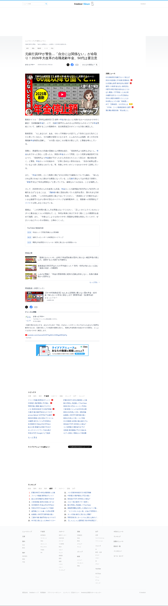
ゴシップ (68, 396)
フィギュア (62, 570)
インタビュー (118, 551)
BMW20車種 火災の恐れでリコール (40, 418)
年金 (52, 48)
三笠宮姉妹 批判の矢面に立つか (42, 502)
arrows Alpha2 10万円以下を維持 (40, 415)
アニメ (97, 577)
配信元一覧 (117, 546)
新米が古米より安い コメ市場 (74, 418)
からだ (97, 555)
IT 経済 (46, 396)
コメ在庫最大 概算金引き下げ (74, 427)
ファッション (99, 541)
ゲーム (97, 580)
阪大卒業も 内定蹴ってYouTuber (75, 403)
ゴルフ (61, 549)
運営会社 (25, 592)
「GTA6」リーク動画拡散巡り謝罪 (118, 107)
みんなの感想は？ (88, 65)
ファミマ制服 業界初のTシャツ (39, 400)
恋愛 (96, 535)
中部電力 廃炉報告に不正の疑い (79, 496)
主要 (29, 396)
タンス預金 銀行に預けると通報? (79, 514)
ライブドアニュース (82, 4)
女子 (74, 396)
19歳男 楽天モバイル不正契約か (39, 421)
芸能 (61, 396)
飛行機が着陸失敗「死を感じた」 (118, 110)
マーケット (44, 538)
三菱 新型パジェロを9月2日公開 (75, 409)
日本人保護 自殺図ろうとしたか (117, 98)
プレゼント (80, 563)
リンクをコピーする (77, 65)
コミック (97, 583)
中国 (23, 562)
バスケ (61, 564)
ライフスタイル (99, 538)
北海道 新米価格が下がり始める (74, 430)
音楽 (78, 538)
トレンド (82, 396)
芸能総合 (79, 535)
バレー (61, 567)
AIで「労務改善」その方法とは (117, 104)
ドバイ (46, 48)
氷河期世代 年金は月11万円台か (39, 424)
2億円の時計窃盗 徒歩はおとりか (117, 89)
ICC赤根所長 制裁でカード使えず (118, 77)
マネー (97, 558)
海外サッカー (62, 535)
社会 (23, 545)
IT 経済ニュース (39, 41)
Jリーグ (61, 541)
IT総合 (42, 549)
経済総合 (43, 535)
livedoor (143, 4)
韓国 (23, 559)
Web (42, 541)
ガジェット (44, 544)
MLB (60, 546)
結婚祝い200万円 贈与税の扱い (74, 415)
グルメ (97, 564)
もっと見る (93, 282)
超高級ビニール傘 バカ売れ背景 (42, 511)
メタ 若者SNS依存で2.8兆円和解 (40, 409)
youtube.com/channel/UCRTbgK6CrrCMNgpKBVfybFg (47, 335)
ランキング (117, 536)
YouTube (98, 569)
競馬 (60, 558)
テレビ (79, 546)
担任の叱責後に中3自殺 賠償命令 (117, 80)
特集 (78, 566)
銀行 (27, 48)
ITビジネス (44, 546)
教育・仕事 (98, 552)
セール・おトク (118, 556)
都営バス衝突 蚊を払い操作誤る (117, 86)
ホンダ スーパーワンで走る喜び (39, 430)
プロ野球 (61, 544)
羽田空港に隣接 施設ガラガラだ (39, 406)
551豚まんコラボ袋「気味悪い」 (117, 101)
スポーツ (54, 396)
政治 (23, 547)
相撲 (60, 561)
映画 (78, 556)
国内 (34, 396)
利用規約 (43, 592)
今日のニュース (118, 531)
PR (41, 552)
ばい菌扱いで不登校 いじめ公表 (117, 92)
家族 (33, 48)
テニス (61, 552)
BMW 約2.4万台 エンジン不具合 (75, 406)
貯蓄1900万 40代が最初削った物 (75, 400)
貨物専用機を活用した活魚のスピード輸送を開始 (85, 508)
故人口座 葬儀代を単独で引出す (39, 427)
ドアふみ (92, 4)
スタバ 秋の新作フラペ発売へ (78, 502)
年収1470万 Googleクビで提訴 (39, 433)
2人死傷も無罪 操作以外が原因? (117, 83)
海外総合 (24, 556)
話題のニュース (118, 541)
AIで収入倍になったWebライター (43, 520)
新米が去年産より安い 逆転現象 (74, 412)
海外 (40, 396)
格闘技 (61, 555)
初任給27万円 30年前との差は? (74, 424)
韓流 (78, 541)
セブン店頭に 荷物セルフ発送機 (74, 433)
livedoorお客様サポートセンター (91, 592)
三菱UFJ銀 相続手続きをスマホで (40, 412)
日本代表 (61, 538)
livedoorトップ (34, 592)
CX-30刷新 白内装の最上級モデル (75, 421)
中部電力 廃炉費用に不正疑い (38, 403)
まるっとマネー (30, 64)
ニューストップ (29, 41)
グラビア (79, 544)
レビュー (79, 560)
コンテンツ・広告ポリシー (71, 592)
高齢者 (39, 48)
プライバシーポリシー (54, 592)
